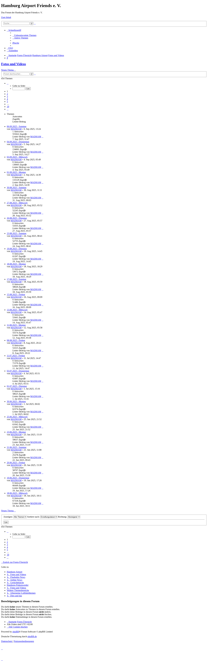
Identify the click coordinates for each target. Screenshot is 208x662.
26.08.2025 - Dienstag (17, 218)
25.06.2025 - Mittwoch (17, 417)
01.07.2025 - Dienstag (17, 386)
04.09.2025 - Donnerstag (18, 141)
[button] (7, 83)
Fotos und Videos (13, 64)
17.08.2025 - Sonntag (16, 279)
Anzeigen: (8, 517)
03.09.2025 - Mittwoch (17, 157)
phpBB (15, 631)
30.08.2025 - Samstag (16, 187)
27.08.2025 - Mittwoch (17, 203)
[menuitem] (24, 35)
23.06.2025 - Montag (16, 432)
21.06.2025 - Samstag (16, 447)
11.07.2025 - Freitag (16, 355)
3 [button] (7, 96)
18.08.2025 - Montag (16, 264)
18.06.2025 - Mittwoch (17, 493)
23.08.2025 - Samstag (16, 233)
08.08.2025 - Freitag (16, 340)
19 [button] (8, 106)
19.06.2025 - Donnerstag (18, 478)
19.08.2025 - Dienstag (17, 248)
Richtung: (62, 517)
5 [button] (7, 101)
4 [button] (7, 99)
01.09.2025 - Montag (16, 172)
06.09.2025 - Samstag (16, 126)
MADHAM (16, 129)
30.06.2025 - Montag (16, 401)
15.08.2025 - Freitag (16, 294)
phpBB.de (32, 636)
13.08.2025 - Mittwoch (17, 310)
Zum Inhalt (6, 17)
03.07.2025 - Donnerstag (18, 371)
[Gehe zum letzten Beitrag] (42, 136)
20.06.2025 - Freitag (16, 462)
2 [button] (7, 94)
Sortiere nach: (33, 517)
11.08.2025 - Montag (16, 325)
